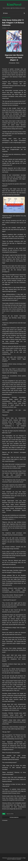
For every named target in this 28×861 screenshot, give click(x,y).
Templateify (18, 859)
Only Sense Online (6, 17)
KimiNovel (14, 4)
